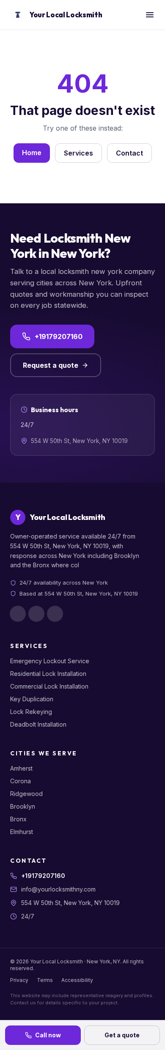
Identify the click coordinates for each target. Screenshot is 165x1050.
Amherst (21, 768)
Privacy (19, 980)
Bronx (18, 819)
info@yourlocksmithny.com (58, 889)
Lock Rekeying (31, 711)
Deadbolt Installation (38, 724)
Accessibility (77, 980)
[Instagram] (36, 613)
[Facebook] (17, 613)
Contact (129, 153)
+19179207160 (58, 336)
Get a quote (122, 1035)
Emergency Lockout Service (49, 660)
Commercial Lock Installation (49, 686)
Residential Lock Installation (48, 673)
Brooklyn (22, 806)
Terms (45, 980)
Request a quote (50, 365)
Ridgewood (26, 793)
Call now (48, 1035)
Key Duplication (31, 699)
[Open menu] (149, 14)
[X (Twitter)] (55, 613)
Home (31, 152)
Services (78, 153)
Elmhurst (21, 831)
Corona (20, 781)
